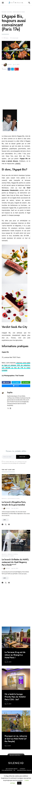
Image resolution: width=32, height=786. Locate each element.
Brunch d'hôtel (13, 554)
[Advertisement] (16, 91)
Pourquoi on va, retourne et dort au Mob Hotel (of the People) (16, 738)
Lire (4, 519)
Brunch (4, 498)
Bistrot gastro (7, 12)
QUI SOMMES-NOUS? (12, 769)
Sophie (9, 64)
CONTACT (22, 769)
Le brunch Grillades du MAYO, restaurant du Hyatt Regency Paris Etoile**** (15, 562)
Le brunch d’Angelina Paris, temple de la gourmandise (14, 503)
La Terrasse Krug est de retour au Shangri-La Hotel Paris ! (15, 655)
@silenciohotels (15, 755)
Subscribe (22, 456)
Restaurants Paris (19, 12)
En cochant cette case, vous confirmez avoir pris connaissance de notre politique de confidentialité (14, 462)
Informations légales (24, 770)
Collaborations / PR (8, 770)
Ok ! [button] (19, 783)
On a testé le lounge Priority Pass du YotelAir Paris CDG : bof (15, 697)
